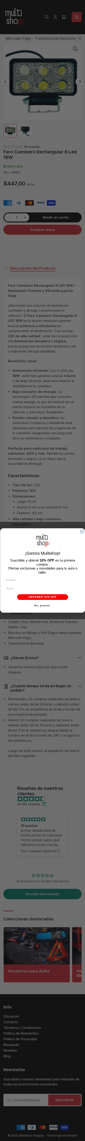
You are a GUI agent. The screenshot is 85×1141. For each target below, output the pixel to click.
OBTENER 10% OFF (42, 597)
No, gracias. (42, 605)
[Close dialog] (82, 531)
